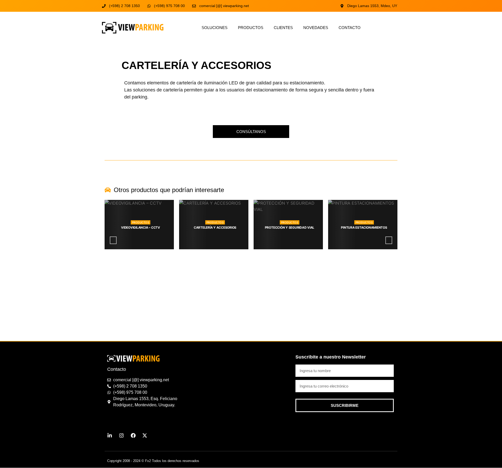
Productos (250, 27)
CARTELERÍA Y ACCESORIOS (140, 227)
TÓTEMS (364, 227)
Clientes (283, 27)
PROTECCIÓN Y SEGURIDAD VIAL (215, 227)
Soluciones (214, 27)
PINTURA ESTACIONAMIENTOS (289, 227)
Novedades (315, 27)
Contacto (350, 27)
